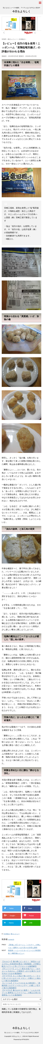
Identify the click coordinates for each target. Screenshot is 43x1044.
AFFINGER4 (25, 1039)
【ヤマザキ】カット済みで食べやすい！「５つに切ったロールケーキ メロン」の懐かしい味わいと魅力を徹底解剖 (21, 978)
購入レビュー (15, 934)
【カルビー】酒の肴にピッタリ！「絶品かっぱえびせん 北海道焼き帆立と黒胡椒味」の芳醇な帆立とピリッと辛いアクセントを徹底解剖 (21, 964)
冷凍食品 (7, 934)
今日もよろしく (21, 11)
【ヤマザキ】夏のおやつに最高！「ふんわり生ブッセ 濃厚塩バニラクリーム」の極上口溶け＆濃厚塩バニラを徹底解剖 (21, 992)
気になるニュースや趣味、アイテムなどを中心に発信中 (21, 1032)
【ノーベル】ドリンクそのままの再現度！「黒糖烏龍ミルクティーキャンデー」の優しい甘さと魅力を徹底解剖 (21, 985)
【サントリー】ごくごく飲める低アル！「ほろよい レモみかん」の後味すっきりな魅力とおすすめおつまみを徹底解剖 (21, 971)
